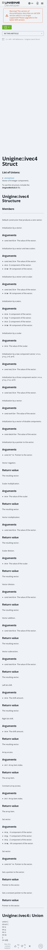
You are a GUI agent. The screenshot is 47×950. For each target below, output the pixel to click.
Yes (18, 946)
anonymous (9, 178)
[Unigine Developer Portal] (11, 4)
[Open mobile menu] (42, 3)
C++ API (8, 39)
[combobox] (31, 3)
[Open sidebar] (7, 27)
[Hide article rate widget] (29, 946)
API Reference (18, 39)
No (25, 946)
